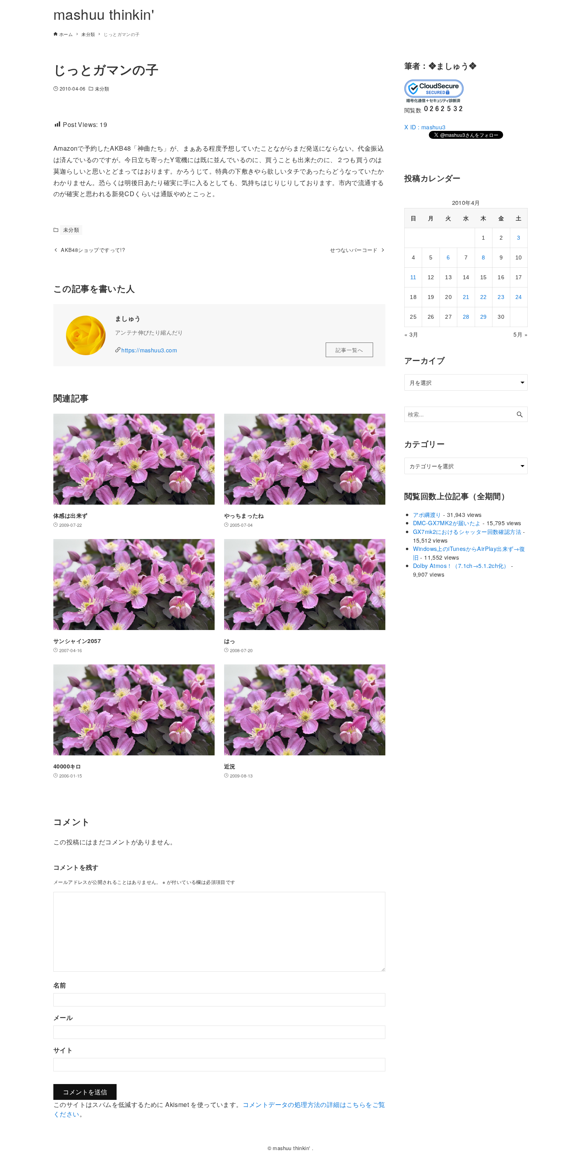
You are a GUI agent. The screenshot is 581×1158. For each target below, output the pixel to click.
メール (63, 1017)
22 (483, 297)
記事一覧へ (349, 350)
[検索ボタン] (520, 414)
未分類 (102, 88)
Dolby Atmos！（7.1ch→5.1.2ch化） (461, 565)
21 (466, 297)
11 (413, 277)
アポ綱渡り (427, 514)
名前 (59, 985)
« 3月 (411, 334)
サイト (63, 1049)
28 (466, 317)
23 (501, 297)
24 (518, 297)
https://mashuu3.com (149, 350)
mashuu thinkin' (103, 14)
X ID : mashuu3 (425, 127)
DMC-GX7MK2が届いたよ (447, 522)
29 (483, 317)
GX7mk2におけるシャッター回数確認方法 (467, 531)
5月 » (520, 334)
